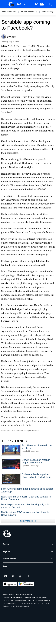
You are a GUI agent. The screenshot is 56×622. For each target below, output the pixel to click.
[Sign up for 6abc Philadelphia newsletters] (27, 576)
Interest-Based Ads (23, 600)
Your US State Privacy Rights (35, 597)
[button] (4, 4)
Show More (27, 521)
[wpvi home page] (7, 533)
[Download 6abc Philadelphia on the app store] (10, 584)
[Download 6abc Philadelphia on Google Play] (26, 584)
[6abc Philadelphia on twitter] (13, 576)
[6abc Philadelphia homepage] (11, 4)
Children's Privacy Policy (12, 597)
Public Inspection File (41, 600)
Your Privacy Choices (24, 594)
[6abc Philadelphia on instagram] (20, 576)
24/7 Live (21, 4)
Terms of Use (8, 600)
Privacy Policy (8, 594)
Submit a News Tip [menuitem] (29, 12)
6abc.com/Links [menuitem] (9, 12)
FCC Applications (9, 603)
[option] (11, 12)
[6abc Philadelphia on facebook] (6, 576)
